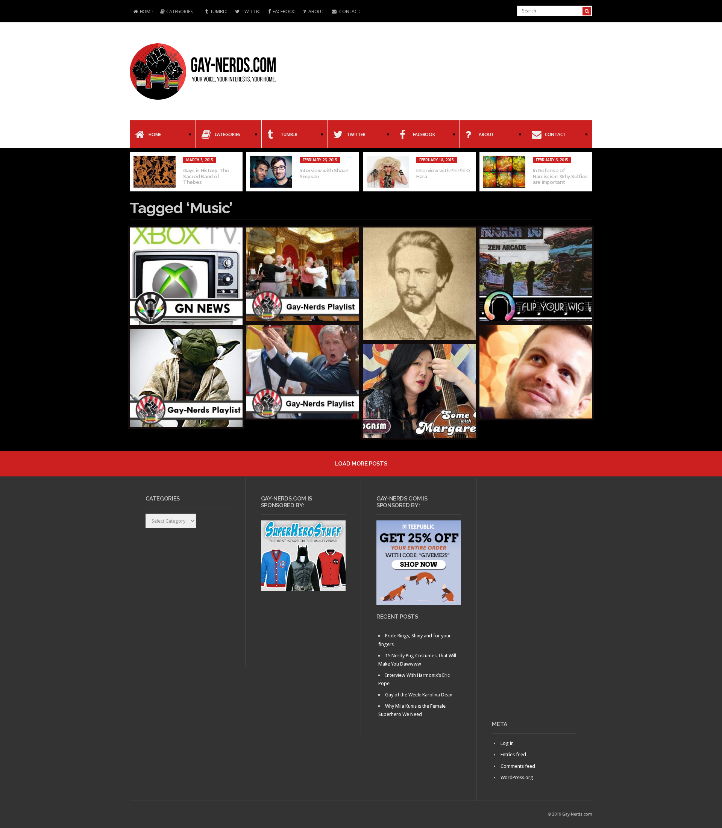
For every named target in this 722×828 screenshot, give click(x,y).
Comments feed (518, 766)
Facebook (284, 11)
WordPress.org (517, 777)
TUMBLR (219, 11)
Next (586, 171)
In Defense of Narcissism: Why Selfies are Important (560, 176)
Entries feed (513, 754)
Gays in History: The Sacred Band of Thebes (206, 176)
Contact (349, 11)
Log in (507, 743)
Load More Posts (361, 463)
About (315, 11)
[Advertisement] (534, 602)
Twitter (251, 11)
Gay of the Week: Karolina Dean (418, 695)
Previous (135, 171)
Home (141, 12)
